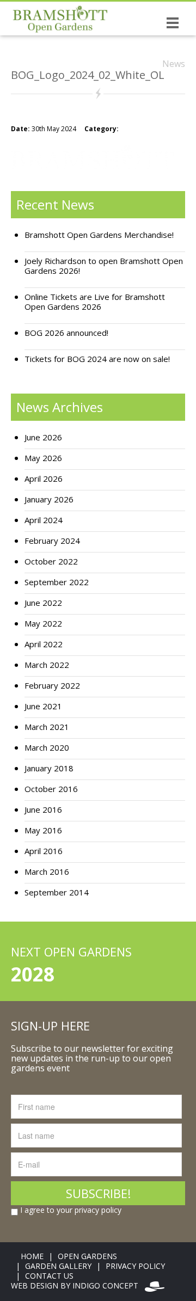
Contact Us (49, 1276)
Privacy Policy (135, 1266)
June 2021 (43, 706)
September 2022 (56, 582)
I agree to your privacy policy (69, 1210)
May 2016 (43, 830)
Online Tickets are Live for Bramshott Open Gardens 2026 (94, 302)
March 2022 (46, 665)
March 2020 (46, 747)
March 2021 (46, 727)
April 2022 (43, 644)
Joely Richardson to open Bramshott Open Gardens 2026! (103, 266)
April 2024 (43, 520)
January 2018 (49, 768)
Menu (172, 22)
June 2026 (43, 437)
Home (32, 1256)
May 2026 (43, 458)
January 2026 (49, 499)
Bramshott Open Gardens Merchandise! (99, 235)
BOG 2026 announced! (66, 333)
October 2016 (51, 789)
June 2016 (43, 810)
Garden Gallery (58, 1266)
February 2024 (52, 541)
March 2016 (46, 872)
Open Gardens (87, 1256)
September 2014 (56, 892)
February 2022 (52, 685)
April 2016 (43, 851)
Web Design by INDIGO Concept (78, 1285)
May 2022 (43, 623)
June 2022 (43, 603)
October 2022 (51, 561)
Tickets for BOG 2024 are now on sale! (97, 359)
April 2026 (43, 479)
